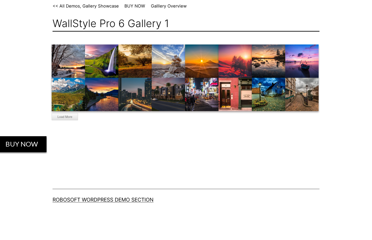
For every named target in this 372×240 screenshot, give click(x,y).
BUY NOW (134, 6)
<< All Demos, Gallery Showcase (86, 6)
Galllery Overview (169, 6)
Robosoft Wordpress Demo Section (103, 200)
